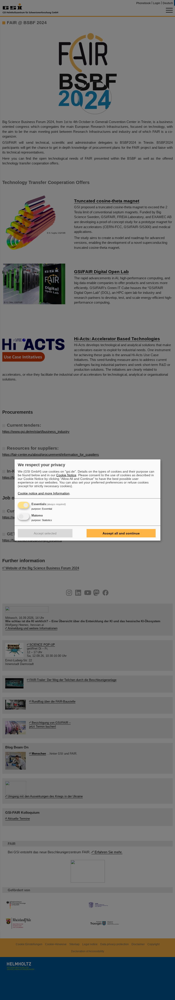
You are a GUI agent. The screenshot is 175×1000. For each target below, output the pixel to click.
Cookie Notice (66, 475)
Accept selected (45, 533)
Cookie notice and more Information (43, 493)
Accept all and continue (121, 533)
